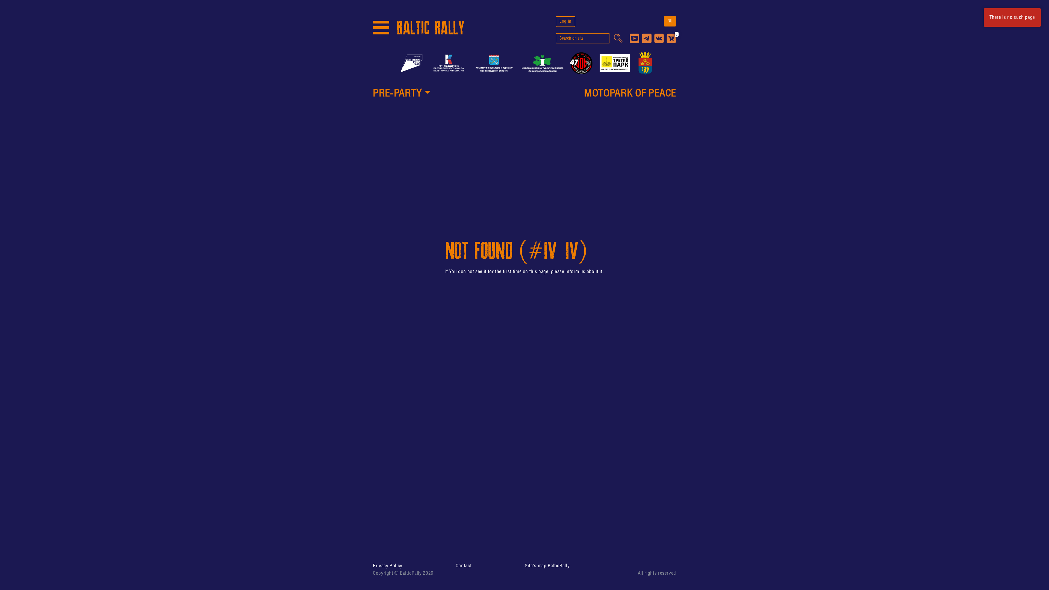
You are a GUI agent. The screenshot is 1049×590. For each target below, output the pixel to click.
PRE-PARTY (397, 93)
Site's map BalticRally (547, 566)
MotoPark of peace (630, 93)
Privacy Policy (387, 566)
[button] (402, 94)
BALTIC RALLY (430, 28)
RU (670, 21)
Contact (464, 566)
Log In (565, 21)
